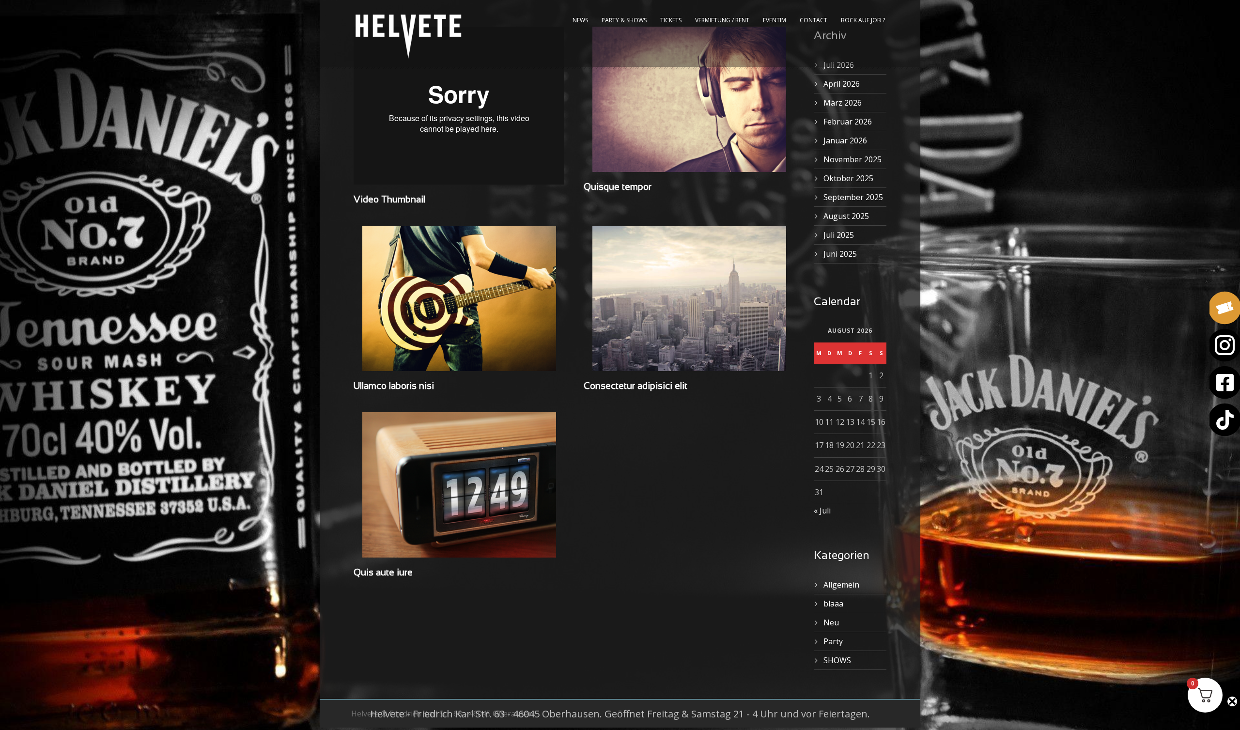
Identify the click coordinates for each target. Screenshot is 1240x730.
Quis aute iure (383, 573)
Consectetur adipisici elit (635, 386)
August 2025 (846, 216)
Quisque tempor (617, 187)
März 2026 (842, 102)
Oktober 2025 (848, 178)
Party (833, 641)
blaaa (833, 603)
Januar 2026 (845, 140)
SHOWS (837, 660)
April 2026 (841, 83)
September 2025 (853, 197)
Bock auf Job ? (863, 20)
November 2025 (852, 159)
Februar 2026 (847, 121)
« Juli (822, 510)
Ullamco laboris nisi (394, 386)
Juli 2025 (838, 235)
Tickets (671, 20)
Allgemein (841, 584)
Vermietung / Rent (722, 20)
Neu (831, 622)
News (580, 20)
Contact (813, 20)
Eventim (774, 20)
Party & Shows (624, 20)
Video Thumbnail (389, 200)
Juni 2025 (840, 254)
